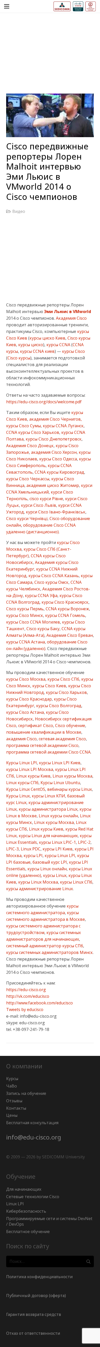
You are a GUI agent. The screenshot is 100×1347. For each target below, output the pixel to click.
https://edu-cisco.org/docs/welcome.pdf (44, 402)
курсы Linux (54, 875)
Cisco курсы (18, 358)
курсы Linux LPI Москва (29, 769)
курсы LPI (33, 855)
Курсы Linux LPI (21, 763)
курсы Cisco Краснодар (29, 699)
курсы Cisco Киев (48, 686)
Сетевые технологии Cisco (32, 1196)
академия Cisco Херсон (53, 452)
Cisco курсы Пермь (25, 609)
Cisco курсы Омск (50, 582)
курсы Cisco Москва (25, 679)
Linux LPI (15, 1204)
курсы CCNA (57, 344)
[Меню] (7, 6)
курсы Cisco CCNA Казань (53, 575)
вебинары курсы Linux (69, 789)
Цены (11, 1115)
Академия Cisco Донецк (30, 445)
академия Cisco (21, 739)
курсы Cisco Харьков (66, 692)
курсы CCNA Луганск (63, 426)
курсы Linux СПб (75, 882)
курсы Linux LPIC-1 (57, 842)
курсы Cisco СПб (62, 679)
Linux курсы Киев (33, 776)
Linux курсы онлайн (58, 816)
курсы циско (30, 344)
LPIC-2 (84, 842)
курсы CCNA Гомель (64, 615)
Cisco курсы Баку (42, 628)
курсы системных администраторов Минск (49, 952)
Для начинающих (23, 1189)
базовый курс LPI (49, 862)
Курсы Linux (18, 796)
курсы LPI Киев (57, 849)
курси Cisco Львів (38, 505)
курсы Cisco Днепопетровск (53, 439)
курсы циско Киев (47, 338)
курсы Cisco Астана (25, 712)
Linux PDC (30, 849)
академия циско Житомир (52, 485)
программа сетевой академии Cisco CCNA (48, 752)
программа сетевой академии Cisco (42, 745)
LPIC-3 (12, 849)
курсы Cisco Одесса (57, 459)
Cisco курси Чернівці (26, 518)
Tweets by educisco (24, 1009)
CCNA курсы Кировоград (59, 472)
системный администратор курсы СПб (44, 946)
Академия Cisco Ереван (69, 635)
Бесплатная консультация (32, 1122)
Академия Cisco (71, 318)
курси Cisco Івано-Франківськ (55, 512)
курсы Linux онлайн (46, 869)
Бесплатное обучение (28, 1231)
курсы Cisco (73, 351)
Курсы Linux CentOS (25, 789)
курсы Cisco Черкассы (27, 479)
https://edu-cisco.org (26, 989)
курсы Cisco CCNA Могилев (33, 622)
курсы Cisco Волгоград (58, 705)
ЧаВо (11, 1086)
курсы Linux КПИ (48, 796)
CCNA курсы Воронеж (67, 609)
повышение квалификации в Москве (43, 732)
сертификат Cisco (35, 725)
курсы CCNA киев (37, 351)
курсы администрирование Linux (39, 888)
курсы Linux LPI (59, 855)
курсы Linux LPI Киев (59, 763)
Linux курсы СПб (22, 782)
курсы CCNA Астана (25, 642)
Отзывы (14, 1101)
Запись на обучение (26, 1093)
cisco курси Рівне (45, 498)
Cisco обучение (69, 725)
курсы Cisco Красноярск (64, 602)
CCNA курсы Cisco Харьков (32, 432)
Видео (18, 211)
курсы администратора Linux (47, 809)
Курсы (12, 1078)
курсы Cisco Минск (24, 615)
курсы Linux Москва (37, 882)
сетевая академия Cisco (62, 739)
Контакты (16, 1108)
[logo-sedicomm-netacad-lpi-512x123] (74, 6)
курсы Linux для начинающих (48, 835)
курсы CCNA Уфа (40, 595)
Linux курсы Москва (72, 776)
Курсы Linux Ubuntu (59, 782)
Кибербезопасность (26, 1211)
